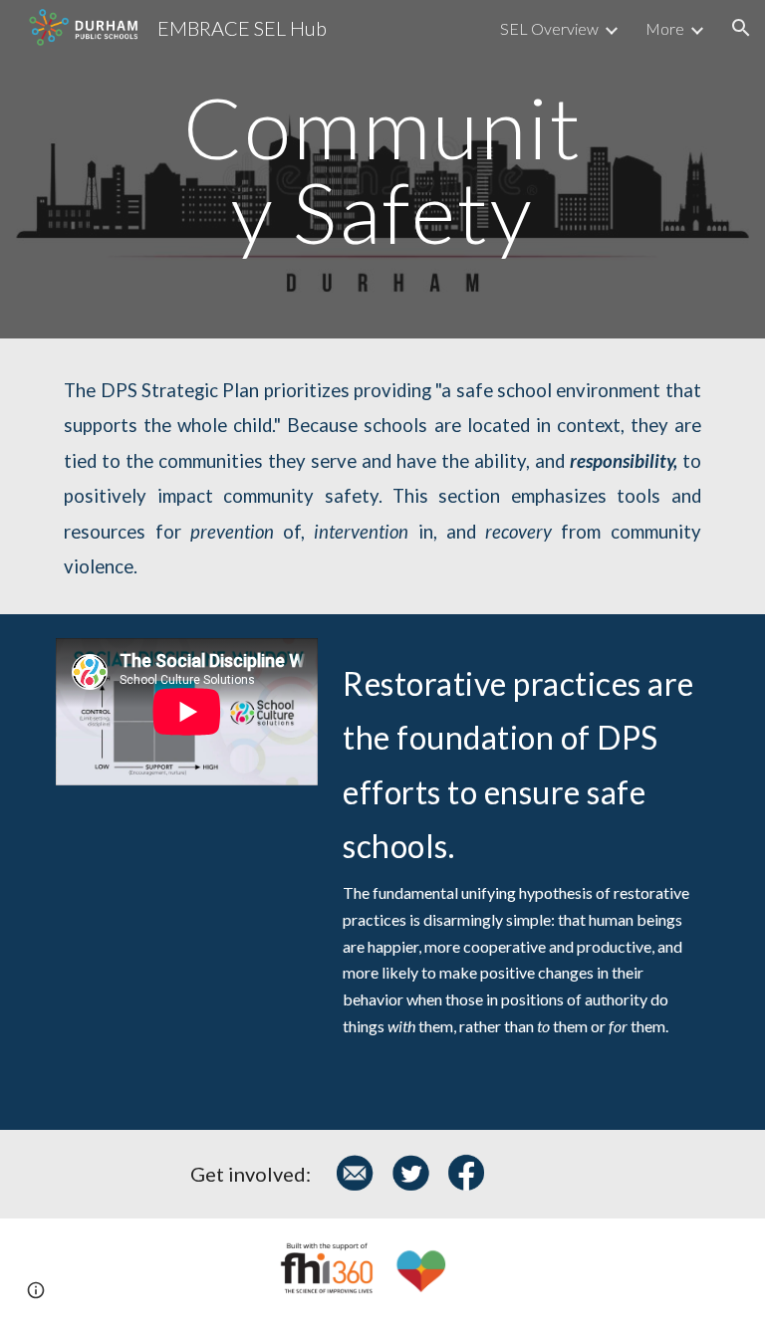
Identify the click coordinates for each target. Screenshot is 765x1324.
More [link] (664, 28)
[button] (741, 28)
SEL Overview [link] (549, 28)
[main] (382, 170)
